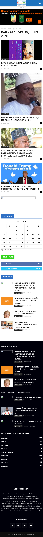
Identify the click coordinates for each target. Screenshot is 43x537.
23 (22, 242)
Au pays (4, 449)
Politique (5, 456)
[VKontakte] (24, 525)
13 (4, 238)
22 (16, 242)
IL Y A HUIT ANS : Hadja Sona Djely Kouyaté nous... (19, 64)
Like (39, 264)
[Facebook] (12, 525)
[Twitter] (18, 525)
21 (10, 242)
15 (16, 238)
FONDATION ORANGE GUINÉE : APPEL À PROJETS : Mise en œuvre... (26, 300)
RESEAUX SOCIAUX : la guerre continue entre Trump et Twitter (20, 187)
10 (27, 234)
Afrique (4, 459)
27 (4, 246)
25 (33, 242)
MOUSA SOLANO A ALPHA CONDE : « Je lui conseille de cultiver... (20, 118)
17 (27, 238)
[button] (40, 3)
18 (33, 238)
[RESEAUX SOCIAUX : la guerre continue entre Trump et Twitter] (21, 173)
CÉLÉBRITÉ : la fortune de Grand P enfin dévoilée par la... (26, 410)
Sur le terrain (7, 452)
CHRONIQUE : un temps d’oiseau (28, 397)
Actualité (5, 59)
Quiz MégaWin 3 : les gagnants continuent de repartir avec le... (25, 324)
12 (39, 234)
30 (22, 246)
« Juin (3, 250)
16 (22, 238)
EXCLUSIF (4, 445)
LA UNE (3, 442)
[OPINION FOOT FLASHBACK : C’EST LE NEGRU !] (7, 424)
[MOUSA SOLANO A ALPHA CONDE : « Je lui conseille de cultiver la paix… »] (21, 94)
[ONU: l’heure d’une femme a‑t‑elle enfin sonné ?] (7, 314)
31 (27, 246)
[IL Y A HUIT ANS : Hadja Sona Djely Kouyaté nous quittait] (21, 50)
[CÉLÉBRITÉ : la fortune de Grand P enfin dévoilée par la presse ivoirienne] (7, 411)
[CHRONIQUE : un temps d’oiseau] (7, 400)
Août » (9, 250)
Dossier (4, 463)
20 (4, 242)
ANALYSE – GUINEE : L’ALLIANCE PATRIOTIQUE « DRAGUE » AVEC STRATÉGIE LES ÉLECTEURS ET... (17, 153)
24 (27, 242)
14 (10, 238)
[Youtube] (31, 525)
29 (16, 246)
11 (33, 234)
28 (10, 246)
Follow (37, 268)
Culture (4, 466)
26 (39, 242)
